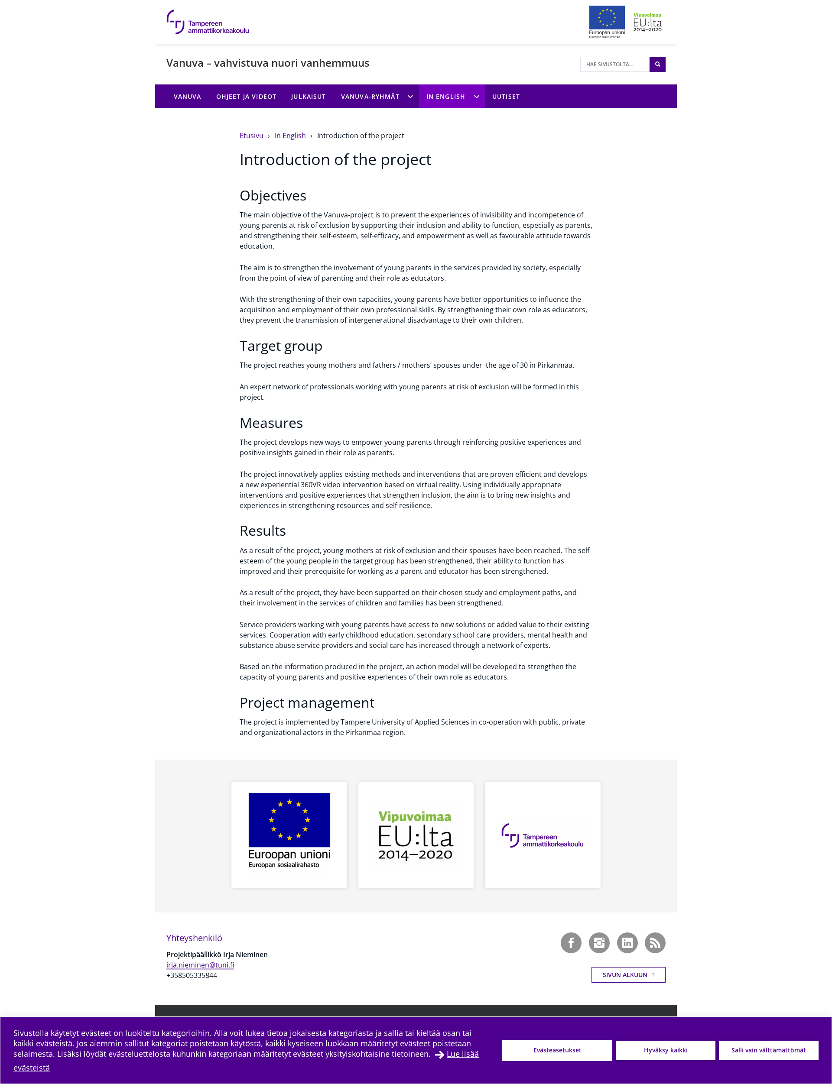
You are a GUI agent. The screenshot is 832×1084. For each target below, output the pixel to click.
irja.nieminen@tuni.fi (200, 965)
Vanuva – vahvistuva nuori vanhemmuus (268, 62)
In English (291, 135)
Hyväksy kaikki (666, 1050)
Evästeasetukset (557, 1050)
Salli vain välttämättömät (768, 1050)
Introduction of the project (360, 135)
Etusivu (252, 135)
